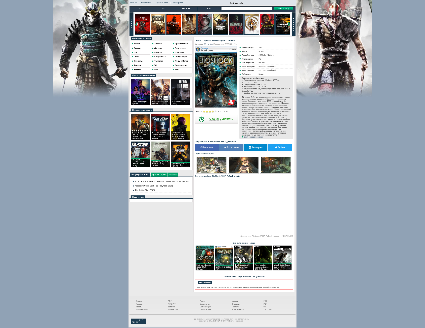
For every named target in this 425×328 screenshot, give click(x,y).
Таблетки (158, 61)
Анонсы (137, 65)
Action (210, 44)
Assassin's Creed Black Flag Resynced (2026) (154, 186)
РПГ (135, 52)
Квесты (137, 48)
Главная (133, 3)
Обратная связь (162, 3)
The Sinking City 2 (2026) (145, 190)
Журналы (138, 61)
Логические (180, 48)
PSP (209, 8)
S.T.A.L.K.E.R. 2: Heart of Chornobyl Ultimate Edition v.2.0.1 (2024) (162, 181)
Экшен (137, 44)
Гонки (136, 57)
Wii (155, 65)
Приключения (181, 44)
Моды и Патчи (181, 61)
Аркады (158, 44)
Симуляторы (181, 57)
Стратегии (179, 52)
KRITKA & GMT (220, 321)
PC (140, 8)
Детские (158, 48)
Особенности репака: (253, 137)
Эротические (181, 65)
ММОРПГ (158, 52)
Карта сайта (146, 3)
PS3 (163, 8)
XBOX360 (186, 8)
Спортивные (160, 57)
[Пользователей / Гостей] (138, 323)
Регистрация (178, 3)
